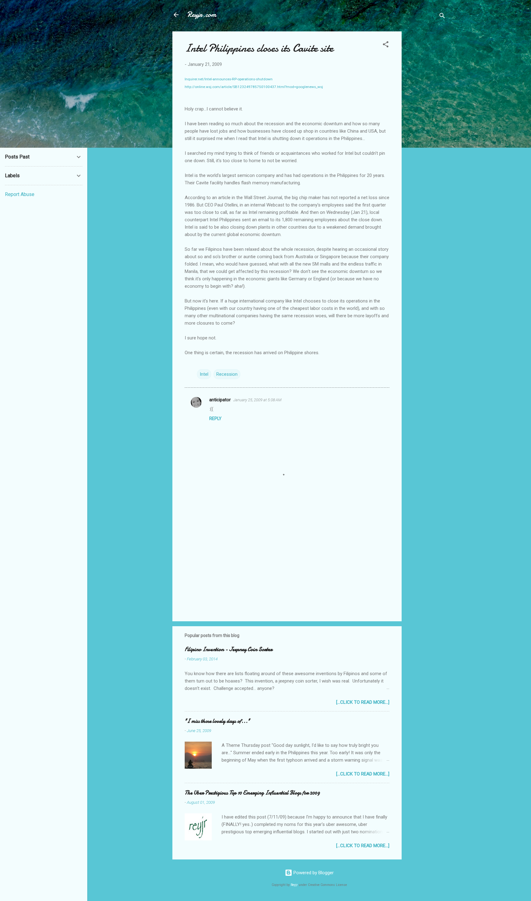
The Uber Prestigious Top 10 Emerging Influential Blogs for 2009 (252, 793)
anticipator (220, 399)
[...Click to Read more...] (362, 702)
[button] (385, 45)
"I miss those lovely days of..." (217, 721)
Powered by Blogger (313, 872)
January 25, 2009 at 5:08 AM (257, 400)
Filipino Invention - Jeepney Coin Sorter (228, 649)
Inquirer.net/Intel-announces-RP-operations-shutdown (229, 79)
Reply (215, 418)
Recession (227, 374)
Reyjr (294, 885)
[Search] (442, 16)
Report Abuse (19, 194)
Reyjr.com (201, 15)
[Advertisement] (426, 123)
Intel (204, 374)
